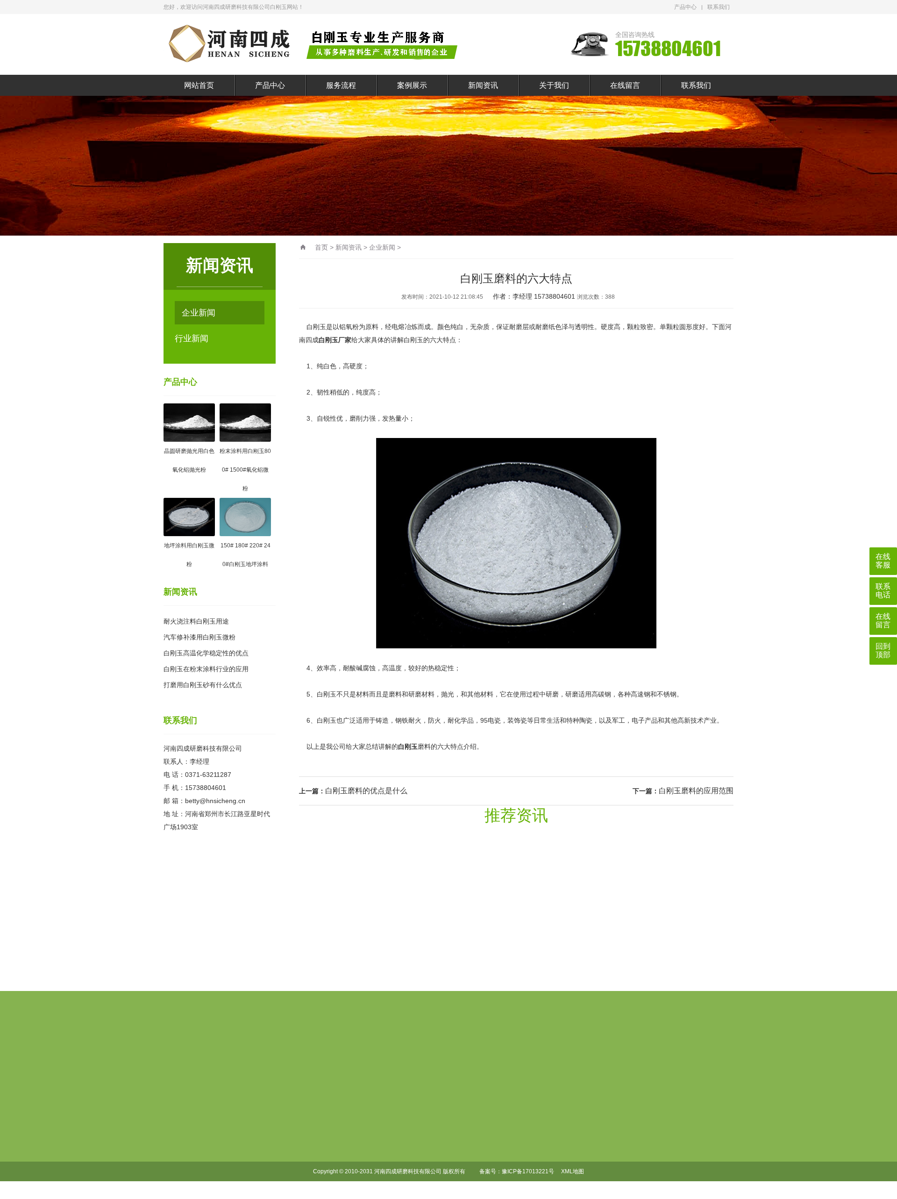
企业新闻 (198, 312)
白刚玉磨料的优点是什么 (366, 791)
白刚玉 (408, 746)
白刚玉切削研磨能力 (593, 940)
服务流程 (341, 85)
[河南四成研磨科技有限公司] (315, 44)
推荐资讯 (516, 815)
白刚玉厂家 (335, 340)
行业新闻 (191, 338)
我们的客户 (512, 1168)
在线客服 (883, 561)
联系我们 (718, 7)
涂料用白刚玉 (309, 1168)
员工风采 (509, 1123)
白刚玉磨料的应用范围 (696, 791)
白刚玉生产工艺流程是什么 (439, 887)
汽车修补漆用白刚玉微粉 (199, 637)
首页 (321, 247)
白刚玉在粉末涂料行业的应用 (206, 669)
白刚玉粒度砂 (309, 1138)
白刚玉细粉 (306, 1123)
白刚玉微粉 (306, 1153)
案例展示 (412, 85)
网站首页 (199, 85)
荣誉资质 (509, 1153)
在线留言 (625, 85)
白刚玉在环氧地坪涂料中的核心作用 (439, 940)
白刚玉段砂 (306, 1108)
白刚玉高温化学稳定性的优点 (206, 653)
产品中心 (685, 7)
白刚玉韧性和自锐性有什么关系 (439, 914)
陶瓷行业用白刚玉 (314, 1183)
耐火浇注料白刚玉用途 (196, 621)
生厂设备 (509, 1138)
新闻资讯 (483, 85)
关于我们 (554, 85)
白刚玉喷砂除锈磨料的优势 (593, 914)
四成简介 (509, 1108)
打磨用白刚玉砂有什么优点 (203, 685)
